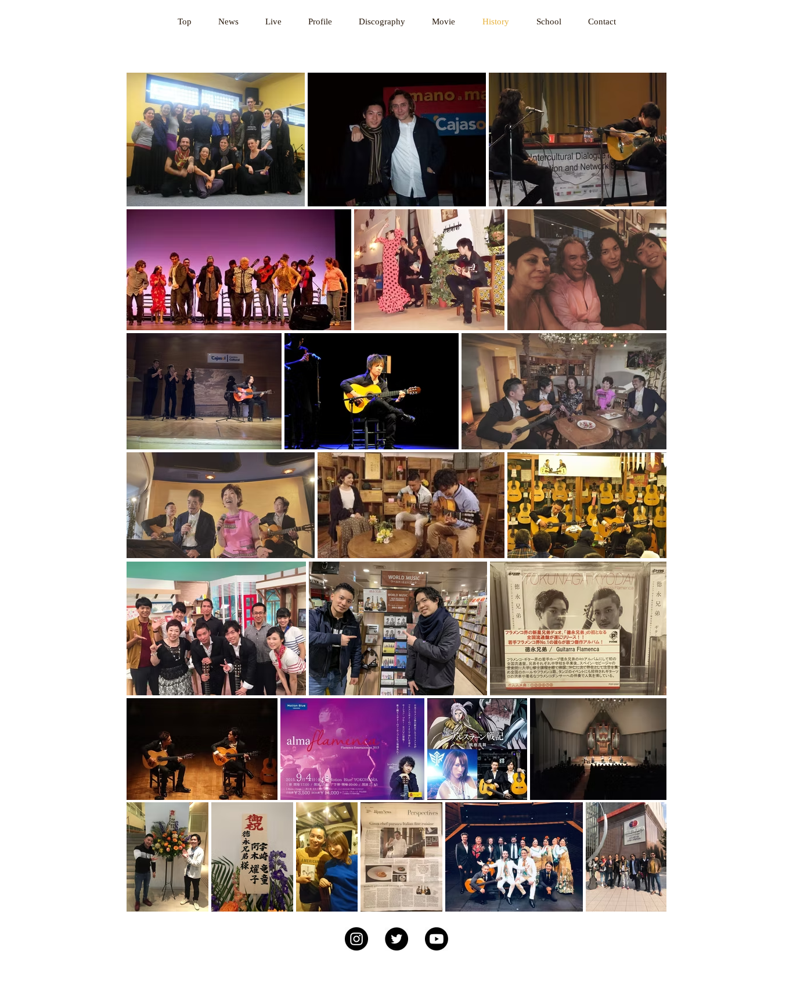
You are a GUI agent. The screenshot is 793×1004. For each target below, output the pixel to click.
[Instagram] (356, 939)
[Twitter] (396, 939)
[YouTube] (436, 939)
